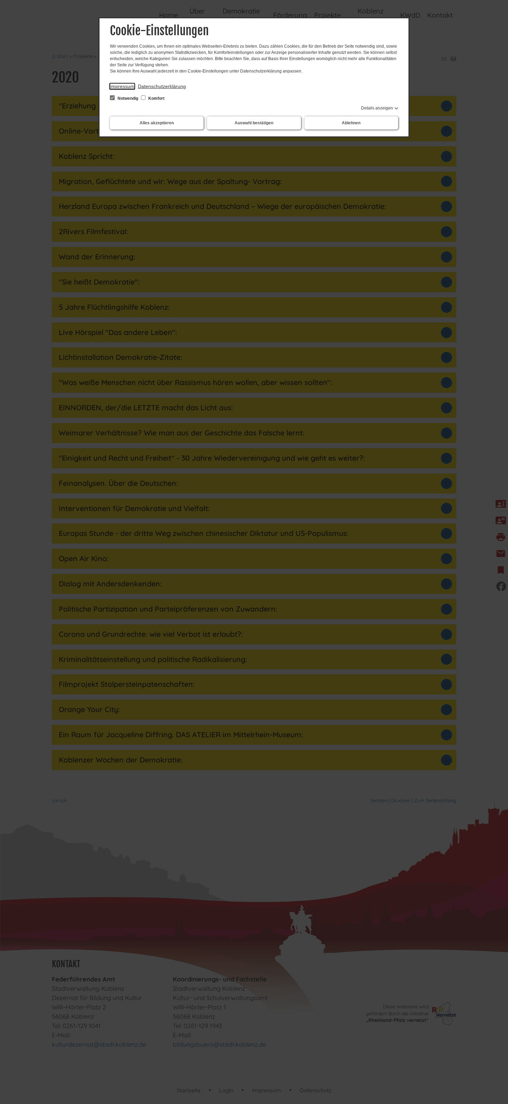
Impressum (122, 86)
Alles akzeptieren (157, 123)
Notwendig (127, 98)
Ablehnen (351, 123)
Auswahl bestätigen (254, 123)
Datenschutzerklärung (162, 86)
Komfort (155, 98)
